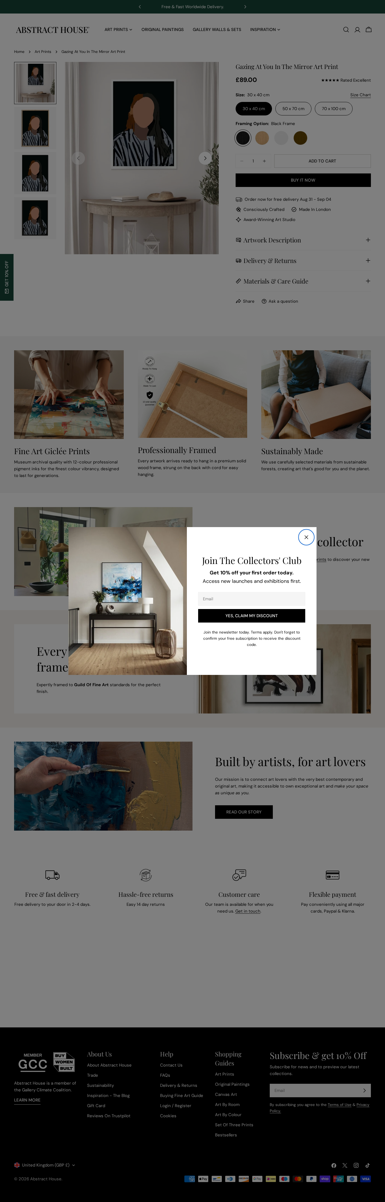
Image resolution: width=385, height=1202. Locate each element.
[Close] (306, 537)
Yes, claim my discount (251, 616)
